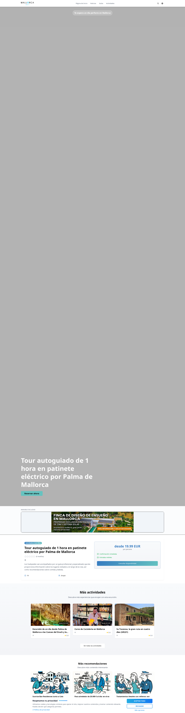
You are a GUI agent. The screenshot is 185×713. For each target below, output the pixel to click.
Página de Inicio (81, 3)
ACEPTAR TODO (139, 701)
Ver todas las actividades (92, 646)
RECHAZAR (140, 706)
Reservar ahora (31, 493)
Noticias (93, 3)
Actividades (110, 3)
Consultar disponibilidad (127, 563)
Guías (101, 3)
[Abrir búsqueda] (158, 3)
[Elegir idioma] (162, 3)
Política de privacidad (42, 710)
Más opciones (140, 710)
